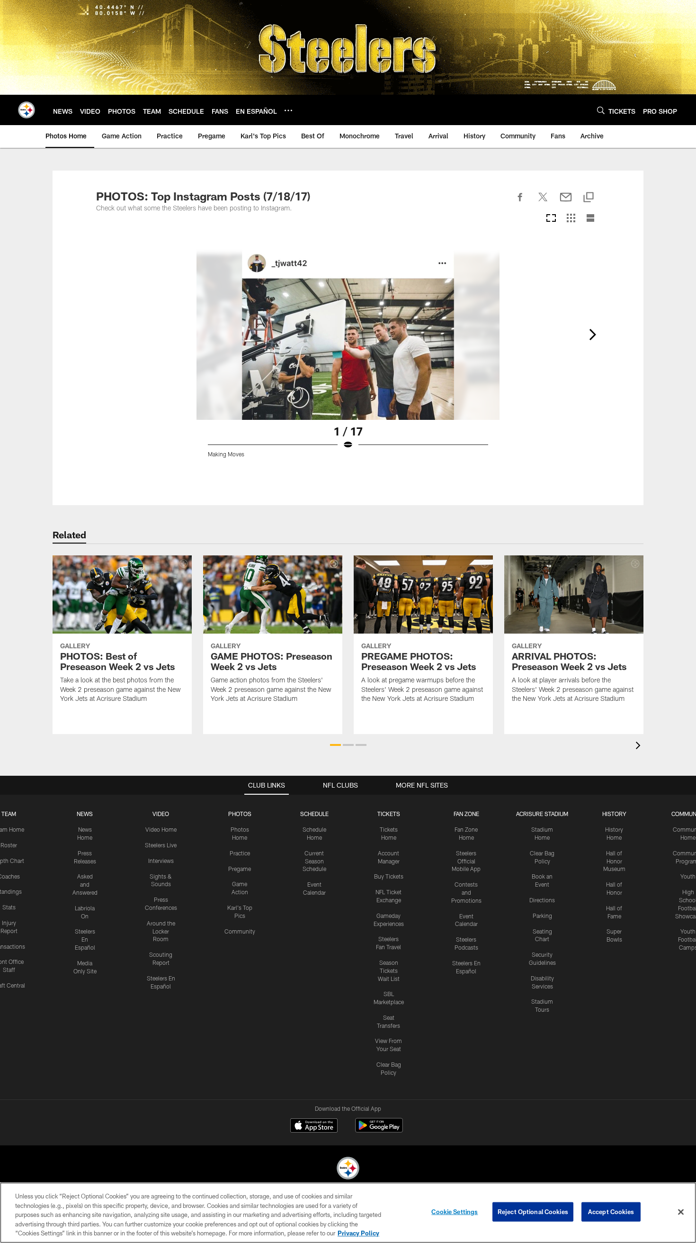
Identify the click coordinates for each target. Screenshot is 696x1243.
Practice (240, 853)
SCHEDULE (314, 813)
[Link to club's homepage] (26, 110)
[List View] (590, 219)
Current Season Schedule (314, 861)
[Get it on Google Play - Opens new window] (379, 1130)
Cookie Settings (454, 1212)
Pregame (239, 868)
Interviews (161, 860)
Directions (542, 900)
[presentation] (639, 747)
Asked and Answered (85, 884)
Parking (542, 915)
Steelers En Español (85, 939)
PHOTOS (239, 813)
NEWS (85, 813)
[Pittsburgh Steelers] (348, 1169)
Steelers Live (161, 845)
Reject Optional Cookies (533, 1212)
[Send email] (565, 202)
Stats (9, 907)
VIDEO (160, 813)
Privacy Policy (358, 1233)
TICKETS (388, 813)
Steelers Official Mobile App (466, 861)
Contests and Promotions (466, 892)
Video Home (161, 829)
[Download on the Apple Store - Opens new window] (314, 1126)
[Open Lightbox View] (348, 359)
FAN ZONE (466, 813)
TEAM (8, 813)
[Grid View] (571, 219)
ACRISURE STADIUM (542, 813)
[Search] (601, 110)
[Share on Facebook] (520, 202)
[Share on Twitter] (543, 202)
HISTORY (614, 813)
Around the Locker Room (161, 931)
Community (239, 931)
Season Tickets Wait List (389, 970)
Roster (8, 845)
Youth (688, 876)
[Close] (680, 1212)
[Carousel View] (551, 219)
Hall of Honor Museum (614, 861)
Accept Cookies (611, 1212)
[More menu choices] (288, 110)
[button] (335, 745)
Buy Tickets (388, 876)
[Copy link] (588, 198)
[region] (348, 1212)
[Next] (592, 334)
